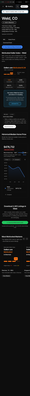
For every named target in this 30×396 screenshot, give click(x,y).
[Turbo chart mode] (25, 159)
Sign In (23, 6)
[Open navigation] (3, 6)
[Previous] (24, 239)
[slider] (23, 152)
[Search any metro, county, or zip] (17, 6)
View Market (6, 276)
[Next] (27, 239)
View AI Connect (8, 126)
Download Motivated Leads (15, 222)
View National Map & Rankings (13, 47)
